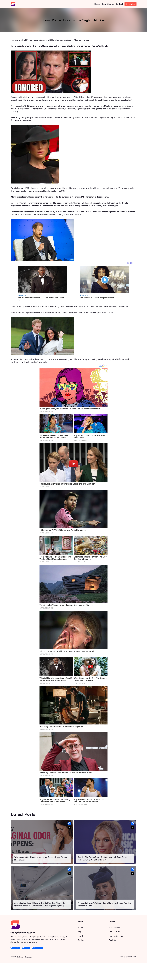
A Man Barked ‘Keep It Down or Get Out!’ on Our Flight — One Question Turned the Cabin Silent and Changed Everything (40, 904)
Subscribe (130, 4)
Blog (79, 931)
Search (80, 936)
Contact (81, 940)
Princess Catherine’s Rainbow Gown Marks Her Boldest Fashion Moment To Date (104, 904)
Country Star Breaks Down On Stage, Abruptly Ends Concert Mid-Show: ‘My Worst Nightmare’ (103, 858)
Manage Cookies (116, 936)
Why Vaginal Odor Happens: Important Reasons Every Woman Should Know (40, 858)
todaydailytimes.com (22, 932)
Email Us (112, 940)
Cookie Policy (114, 931)
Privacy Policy (114, 927)
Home (80, 927)
